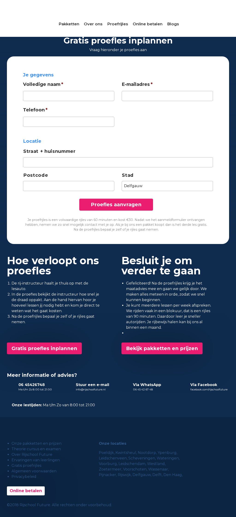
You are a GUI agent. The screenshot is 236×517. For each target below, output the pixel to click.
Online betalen (147, 24)
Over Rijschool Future (32, 454)
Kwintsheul (125, 452)
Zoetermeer (110, 469)
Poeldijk (106, 452)
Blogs (173, 24)
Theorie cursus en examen (36, 449)
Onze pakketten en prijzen (37, 443)
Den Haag (172, 475)
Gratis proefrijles (26, 465)
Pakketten (69, 24)
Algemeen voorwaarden (34, 471)
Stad (128, 175)
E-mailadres (137, 84)
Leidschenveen (113, 458)
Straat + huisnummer (49, 151)
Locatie (32, 141)
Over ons (93, 24)
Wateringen (168, 458)
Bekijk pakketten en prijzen (162, 348)
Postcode (35, 175)
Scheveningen (141, 458)
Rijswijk (124, 475)
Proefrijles (117, 24)
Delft (157, 475)
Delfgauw (142, 475)
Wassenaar (158, 469)
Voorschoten (135, 469)
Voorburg (108, 464)
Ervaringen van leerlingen (36, 460)
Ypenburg (167, 452)
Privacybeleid (24, 476)
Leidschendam (131, 464)
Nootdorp (147, 452)
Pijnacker (107, 475)
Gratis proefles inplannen (44, 348)
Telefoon (35, 110)
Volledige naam (43, 84)
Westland (156, 464)
